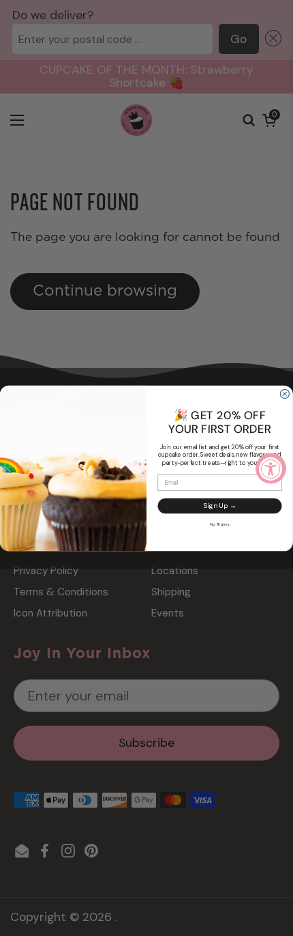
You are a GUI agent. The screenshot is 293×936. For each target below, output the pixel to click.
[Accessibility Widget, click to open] (271, 468)
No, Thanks (220, 524)
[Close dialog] (284, 393)
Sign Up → (220, 505)
